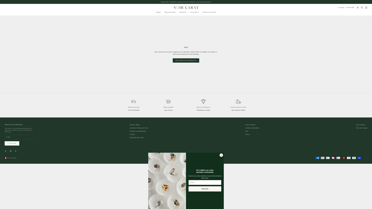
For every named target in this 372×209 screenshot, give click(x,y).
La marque (341, 7)
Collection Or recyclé (209, 12)
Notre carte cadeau (361, 128)
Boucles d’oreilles (170, 12)
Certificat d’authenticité (252, 128)
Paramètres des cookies (137, 137)
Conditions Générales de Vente (139, 128)
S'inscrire (11, 143)
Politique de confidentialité (138, 131)
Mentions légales (135, 125)
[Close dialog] (221, 155)
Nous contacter (360, 125)
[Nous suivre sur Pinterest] (16, 151)
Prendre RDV (350, 7)
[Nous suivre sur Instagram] (11, 151)
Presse (247, 134)
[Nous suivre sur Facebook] (6, 151)
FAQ (246, 131)
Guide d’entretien (250, 125)
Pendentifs (183, 12)
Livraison (132, 134)
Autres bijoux (194, 12)
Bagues (158, 12)
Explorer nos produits (186, 60)
